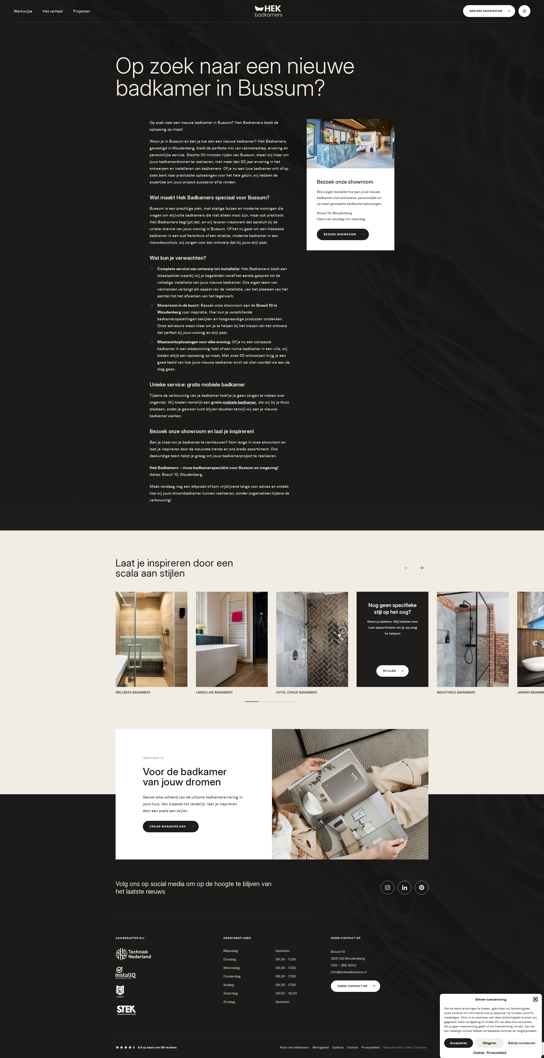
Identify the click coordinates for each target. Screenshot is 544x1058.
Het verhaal (52, 11)
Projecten (81, 11)
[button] (535, 999)
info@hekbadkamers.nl (349, 971)
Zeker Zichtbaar (416, 1047)
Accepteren (458, 1043)
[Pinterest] (421, 887)
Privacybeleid (496, 1052)
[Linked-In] (404, 887)
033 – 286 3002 (343, 965)
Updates (338, 1047)
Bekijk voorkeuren (521, 1043)
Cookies (478, 1052)
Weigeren (489, 1043)
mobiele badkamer (239, 402)
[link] (489, 11)
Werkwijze (23, 11)
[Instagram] (387, 887)
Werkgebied (321, 1047)
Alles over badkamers (294, 1047)
